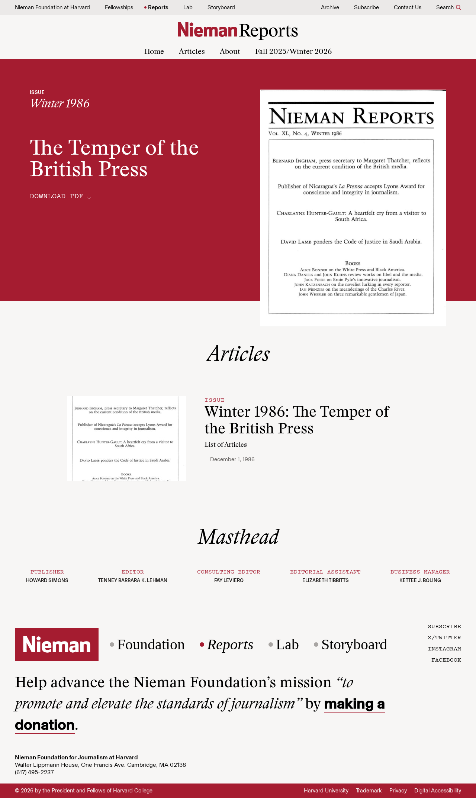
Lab (188, 7)
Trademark (369, 790)
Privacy (398, 790)
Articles (192, 52)
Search (445, 7)
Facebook (446, 659)
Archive (330, 7)
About (230, 52)
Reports (158, 7)
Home (154, 52)
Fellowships (119, 7)
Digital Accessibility (437, 790)
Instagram (444, 648)
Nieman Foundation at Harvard (52, 7)
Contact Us (407, 7)
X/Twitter (444, 637)
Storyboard (221, 7)
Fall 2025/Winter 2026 (293, 52)
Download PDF (56, 195)
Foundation (151, 644)
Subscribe (366, 7)
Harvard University (326, 790)
